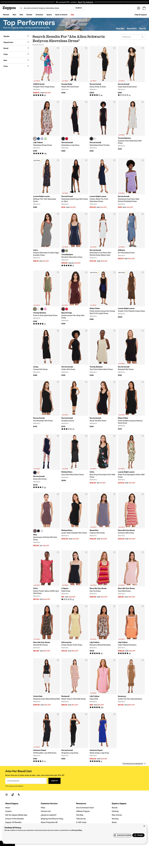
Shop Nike (120, 28)
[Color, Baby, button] (38, 472)
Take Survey (81, 819)
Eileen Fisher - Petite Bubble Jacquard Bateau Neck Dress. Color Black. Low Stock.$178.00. (131, 405)
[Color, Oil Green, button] (66, 250)
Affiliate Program (83, 811)
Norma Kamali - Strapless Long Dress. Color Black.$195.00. (74, 737)
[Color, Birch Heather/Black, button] (42, 531)
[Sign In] (138, 8)
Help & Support (141, 15)
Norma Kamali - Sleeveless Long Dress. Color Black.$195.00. (74, 127)
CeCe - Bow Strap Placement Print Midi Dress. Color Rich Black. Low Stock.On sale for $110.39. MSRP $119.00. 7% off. (103, 461)
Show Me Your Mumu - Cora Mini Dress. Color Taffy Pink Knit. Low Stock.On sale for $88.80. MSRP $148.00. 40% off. (131, 575)
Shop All (142, 28)
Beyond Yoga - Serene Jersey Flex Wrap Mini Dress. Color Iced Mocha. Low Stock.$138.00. (74, 297)
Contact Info (46, 811)
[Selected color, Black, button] (63, 138)
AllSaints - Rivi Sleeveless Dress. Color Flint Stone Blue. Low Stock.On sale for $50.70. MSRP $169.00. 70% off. (131, 239)
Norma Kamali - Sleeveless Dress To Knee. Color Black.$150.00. (103, 127)
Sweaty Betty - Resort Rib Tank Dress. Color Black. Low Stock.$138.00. (74, 71)
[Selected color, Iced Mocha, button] (63, 309)
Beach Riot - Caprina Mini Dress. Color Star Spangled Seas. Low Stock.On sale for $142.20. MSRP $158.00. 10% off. (103, 519)
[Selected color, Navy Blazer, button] (63, 250)
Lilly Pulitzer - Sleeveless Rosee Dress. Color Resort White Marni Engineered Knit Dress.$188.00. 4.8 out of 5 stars (46, 127)
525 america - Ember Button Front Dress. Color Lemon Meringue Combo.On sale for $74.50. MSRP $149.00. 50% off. (74, 629)
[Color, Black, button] (42, 309)
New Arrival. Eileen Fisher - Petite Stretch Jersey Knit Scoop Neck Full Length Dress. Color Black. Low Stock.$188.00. (103, 297)
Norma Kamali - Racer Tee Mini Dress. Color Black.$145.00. (103, 405)
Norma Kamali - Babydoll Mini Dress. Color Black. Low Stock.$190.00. (131, 352)
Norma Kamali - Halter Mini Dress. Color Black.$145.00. (74, 352)
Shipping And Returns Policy (52, 819)
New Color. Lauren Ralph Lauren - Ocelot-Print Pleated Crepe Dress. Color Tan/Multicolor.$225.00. (131, 297)
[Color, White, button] (38, 309)
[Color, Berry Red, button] (66, 309)
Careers (8, 811)
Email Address (13, 781)
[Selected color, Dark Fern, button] (35, 309)
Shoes (114, 822)
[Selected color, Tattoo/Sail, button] (35, 531)
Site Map (79, 815)
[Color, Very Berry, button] (45, 309)
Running (115, 819)
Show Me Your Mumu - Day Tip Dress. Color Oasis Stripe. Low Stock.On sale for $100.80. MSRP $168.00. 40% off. (103, 575)
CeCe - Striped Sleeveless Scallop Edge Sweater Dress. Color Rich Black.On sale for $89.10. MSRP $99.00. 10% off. (46, 239)
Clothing (115, 811)
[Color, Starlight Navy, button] (38, 138)
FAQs (43, 808)
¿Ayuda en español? (49, 815)
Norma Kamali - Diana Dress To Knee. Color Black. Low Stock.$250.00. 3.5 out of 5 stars (103, 71)
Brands (114, 808)
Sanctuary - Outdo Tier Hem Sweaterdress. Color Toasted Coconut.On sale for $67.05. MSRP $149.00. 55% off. (131, 683)
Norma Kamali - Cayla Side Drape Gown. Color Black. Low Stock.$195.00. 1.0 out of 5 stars (131, 71)
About (7, 808)
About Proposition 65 (49, 822)
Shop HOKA (132, 28)
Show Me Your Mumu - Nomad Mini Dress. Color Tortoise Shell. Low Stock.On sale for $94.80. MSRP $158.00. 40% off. (46, 629)
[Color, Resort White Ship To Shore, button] (45, 138)
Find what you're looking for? (133, 763)
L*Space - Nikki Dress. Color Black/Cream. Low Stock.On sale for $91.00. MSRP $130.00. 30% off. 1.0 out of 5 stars (74, 575)
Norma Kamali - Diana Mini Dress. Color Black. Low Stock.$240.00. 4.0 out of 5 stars (46, 461)
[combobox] (46, 8)
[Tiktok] (12, 794)
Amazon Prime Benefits (14, 819)
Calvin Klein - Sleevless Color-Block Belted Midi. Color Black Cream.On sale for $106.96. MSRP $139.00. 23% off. (46, 683)
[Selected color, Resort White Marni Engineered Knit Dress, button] (35, 138)
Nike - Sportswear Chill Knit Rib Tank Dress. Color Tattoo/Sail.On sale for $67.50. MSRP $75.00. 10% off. (46, 519)
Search (78, 8)
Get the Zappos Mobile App (16, 815)
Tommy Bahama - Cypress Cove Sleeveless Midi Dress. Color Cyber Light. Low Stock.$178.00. (131, 127)
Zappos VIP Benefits (13, 822)
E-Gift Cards (81, 822)
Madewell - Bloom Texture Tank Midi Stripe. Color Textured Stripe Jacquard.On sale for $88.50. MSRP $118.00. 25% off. (74, 683)
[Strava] (18, 794)
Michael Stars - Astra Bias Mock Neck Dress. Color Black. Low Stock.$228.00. (74, 461)
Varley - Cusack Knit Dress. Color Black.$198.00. (46, 352)
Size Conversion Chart (85, 808)
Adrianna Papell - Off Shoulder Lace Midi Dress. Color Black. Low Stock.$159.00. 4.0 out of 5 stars (46, 737)
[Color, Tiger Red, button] (66, 138)
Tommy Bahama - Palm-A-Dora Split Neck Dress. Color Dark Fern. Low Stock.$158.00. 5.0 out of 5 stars (46, 297)
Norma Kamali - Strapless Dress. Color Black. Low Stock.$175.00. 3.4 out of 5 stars (74, 405)
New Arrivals (117, 815)
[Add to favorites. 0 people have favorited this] (58, 48)
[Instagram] (6, 794)
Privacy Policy (77, 830)
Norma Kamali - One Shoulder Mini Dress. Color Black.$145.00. (46, 405)
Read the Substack (85, 2)
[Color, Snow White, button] (95, 138)
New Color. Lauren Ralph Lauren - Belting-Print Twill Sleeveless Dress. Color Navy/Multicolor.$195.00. (46, 183)
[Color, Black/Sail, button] (38, 531)
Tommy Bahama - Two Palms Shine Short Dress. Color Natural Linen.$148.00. (103, 352)
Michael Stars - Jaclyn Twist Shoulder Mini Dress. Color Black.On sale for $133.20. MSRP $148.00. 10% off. (74, 519)
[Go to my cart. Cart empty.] (144, 8)
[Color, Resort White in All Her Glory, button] (42, 138)
